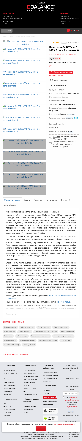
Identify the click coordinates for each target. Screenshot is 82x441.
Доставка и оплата (30, 379)
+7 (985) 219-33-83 (8, 21)
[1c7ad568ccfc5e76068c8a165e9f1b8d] (24, 178)
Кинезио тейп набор (11, 345)
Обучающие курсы (30, 394)
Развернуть (11, 314)
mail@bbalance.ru (64, 24)
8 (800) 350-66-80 (7, 16)
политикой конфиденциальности (64, 424)
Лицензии (7, 394)
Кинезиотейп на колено (48, 340)
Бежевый (71, 114)
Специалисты (8, 412)
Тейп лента (8, 336)
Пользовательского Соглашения (72, 407)
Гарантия (38, 200)
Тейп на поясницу (27, 327)
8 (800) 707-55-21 (64, 16)
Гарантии (27, 386)
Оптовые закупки (30, 406)
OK (41, 428)
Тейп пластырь (21, 336)
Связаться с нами (9, 388)
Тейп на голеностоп (61, 327)
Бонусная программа (31, 376)
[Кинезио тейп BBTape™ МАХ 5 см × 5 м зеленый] (24, 43)
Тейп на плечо (9, 332)
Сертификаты (10, 205)
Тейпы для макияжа (27, 340)
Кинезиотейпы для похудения (46, 332)
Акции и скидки (49, 397)
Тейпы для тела (29, 345)
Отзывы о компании (11, 379)
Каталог (7, 31)
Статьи (46, 393)
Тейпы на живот (25, 332)
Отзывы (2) (65, 200)
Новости (47, 390)
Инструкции (51, 200)
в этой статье (64, 302)
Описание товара (12, 200)
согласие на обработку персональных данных (72, 399)
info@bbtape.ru (7, 24)
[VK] (69, 412)
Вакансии (7, 416)
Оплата (27, 200)
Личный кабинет (30, 370)
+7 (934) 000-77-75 (65, 21)
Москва (42, 3)
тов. (75, 30)
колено (70, 131)
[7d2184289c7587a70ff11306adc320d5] (24, 189)
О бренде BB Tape (10, 370)
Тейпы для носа (43, 327)
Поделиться (74, 43)
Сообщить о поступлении (61, 72)
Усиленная (69, 118)
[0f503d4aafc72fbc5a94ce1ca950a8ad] (24, 167)
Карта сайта (8, 391)
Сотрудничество (9, 385)
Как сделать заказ (30, 373)
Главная (5, 36)
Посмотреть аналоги (56, 75)
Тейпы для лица (10, 340)
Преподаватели (9, 409)
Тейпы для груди (10, 327)
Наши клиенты (9, 382)
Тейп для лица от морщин (63, 336)
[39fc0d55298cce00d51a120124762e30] (24, 155)
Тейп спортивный (67, 332)
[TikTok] (73, 412)
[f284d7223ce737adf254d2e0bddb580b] (24, 144)
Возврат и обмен (29, 383)
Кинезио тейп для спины (40, 336)
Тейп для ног (65, 340)
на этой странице (58, 311)
